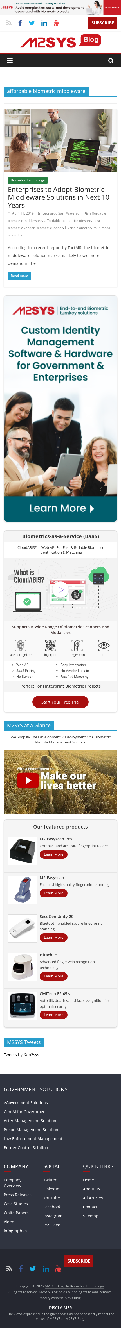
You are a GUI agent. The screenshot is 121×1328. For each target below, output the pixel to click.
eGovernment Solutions (26, 1102)
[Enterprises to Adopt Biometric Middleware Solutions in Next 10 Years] (60, 113)
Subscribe (102, 23)
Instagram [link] (52, 1215)
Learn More (53, 854)
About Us (91, 1188)
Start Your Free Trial (60, 702)
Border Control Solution (26, 1147)
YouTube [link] (51, 1197)
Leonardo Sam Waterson (62, 213)
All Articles (93, 1197)
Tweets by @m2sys (21, 1054)
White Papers (16, 1212)
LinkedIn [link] (51, 1188)
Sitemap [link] (90, 1215)
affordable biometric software (67, 220)
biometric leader (50, 227)
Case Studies (16, 1203)
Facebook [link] (52, 1206)
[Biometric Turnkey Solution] (60, 3)
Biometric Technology (28, 180)
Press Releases (18, 1194)
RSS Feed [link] (51, 1224)
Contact (90, 1206)
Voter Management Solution (30, 1120)
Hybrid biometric (78, 227)
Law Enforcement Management (33, 1138)
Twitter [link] (50, 1180)
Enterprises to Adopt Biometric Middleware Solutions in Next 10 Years (58, 197)
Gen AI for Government (25, 1111)
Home (88, 1180)
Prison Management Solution (31, 1129)
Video (9, 1221)
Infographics (15, 1230)
